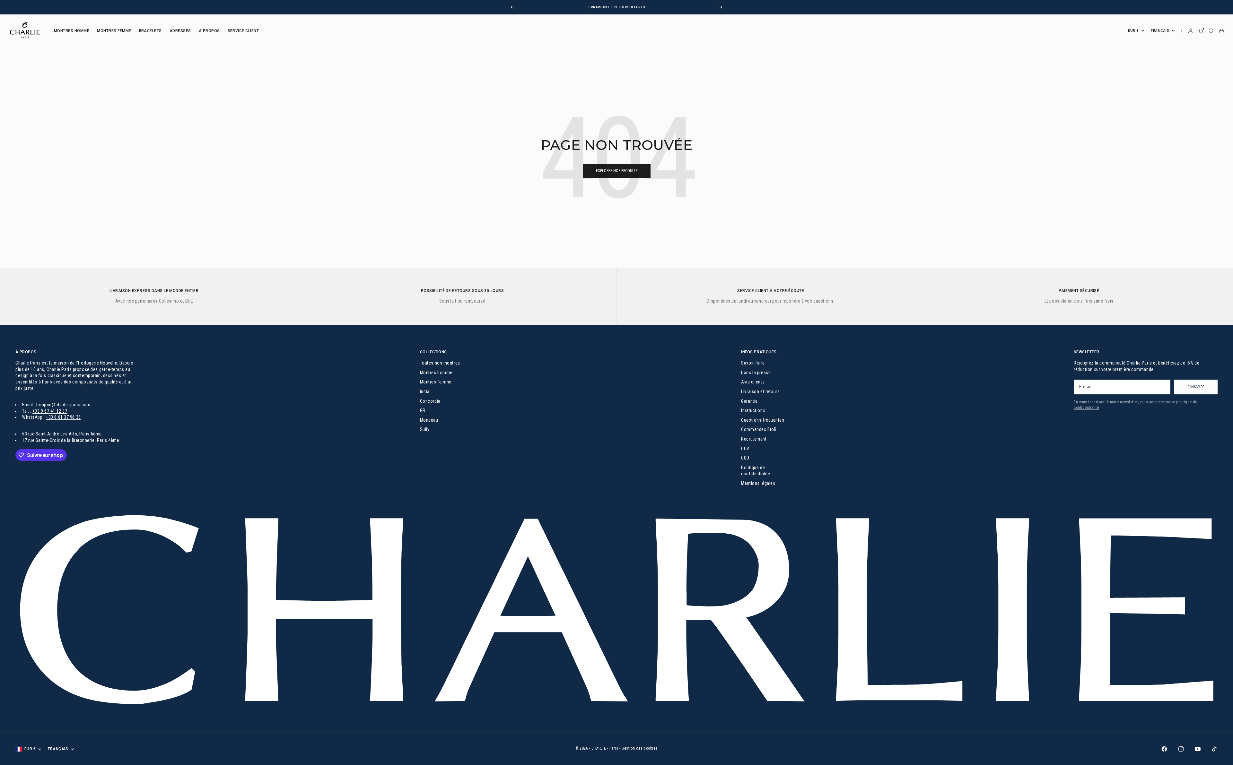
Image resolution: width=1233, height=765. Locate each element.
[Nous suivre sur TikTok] (1214, 749)
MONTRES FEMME (114, 31)
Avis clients (753, 381)
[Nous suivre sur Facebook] (1164, 749)
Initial (425, 391)
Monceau (429, 420)
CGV (745, 448)
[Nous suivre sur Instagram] (1181, 749)
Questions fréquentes (762, 420)
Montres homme (436, 372)
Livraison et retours (760, 391)
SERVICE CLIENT (243, 31)
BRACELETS (150, 31)
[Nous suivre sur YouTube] (1197, 749)
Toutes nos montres (440, 362)
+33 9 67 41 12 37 (49, 411)
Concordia (430, 401)
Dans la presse (756, 372)
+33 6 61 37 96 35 (63, 417)
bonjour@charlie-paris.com (63, 404)
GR (422, 410)
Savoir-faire (753, 362)
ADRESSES (180, 31)
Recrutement (753, 439)
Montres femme (435, 381)
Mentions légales (758, 483)
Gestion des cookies (640, 748)
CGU (745, 457)
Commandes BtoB (758, 429)
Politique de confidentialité (755, 471)
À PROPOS (209, 31)
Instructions (753, 410)
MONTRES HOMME (71, 31)
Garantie (749, 401)
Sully (425, 429)
